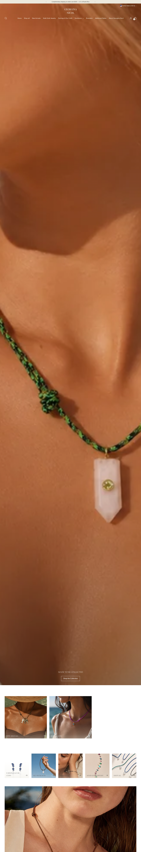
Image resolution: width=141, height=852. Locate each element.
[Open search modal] (6, 18)
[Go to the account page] (131, 18)
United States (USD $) (129, 6)
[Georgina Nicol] (70, 11)
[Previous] (46, 2)
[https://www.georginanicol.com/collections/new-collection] (70, 344)
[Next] (95, 2)
